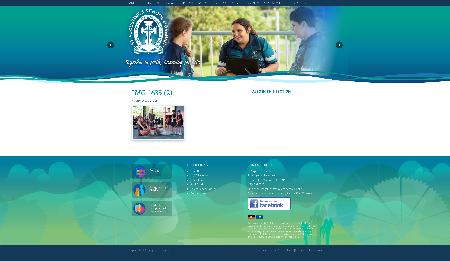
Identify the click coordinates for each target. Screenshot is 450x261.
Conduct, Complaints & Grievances (157, 208)
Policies (154, 170)
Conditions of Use (304, 250)
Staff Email (196, 184)
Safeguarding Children (158, 188)
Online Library (198, 193)
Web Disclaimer (286, 250)
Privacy (272, 250)
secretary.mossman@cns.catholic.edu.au (279, 189)
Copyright (261, 250)
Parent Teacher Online (203, 189)
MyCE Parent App (200, 175)
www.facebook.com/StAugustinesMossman (287, 193)
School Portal (198, 180)
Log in (319, 250)
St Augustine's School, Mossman (148, 32)
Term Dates (197, 171)
